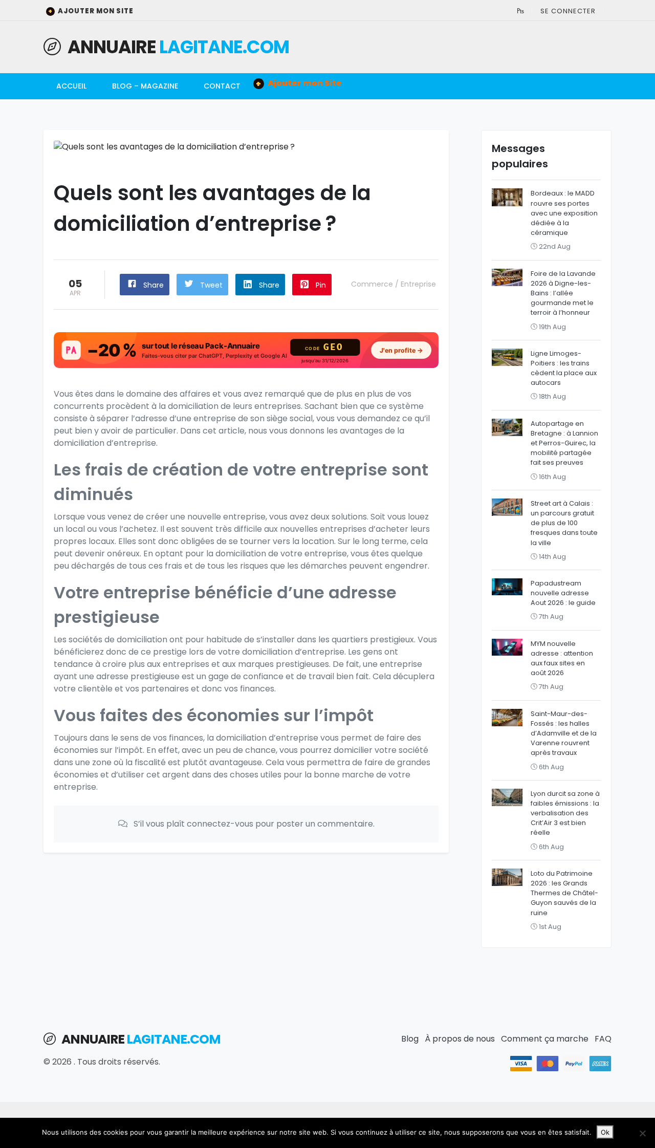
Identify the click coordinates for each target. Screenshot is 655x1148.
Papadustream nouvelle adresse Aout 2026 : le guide (563, 593)
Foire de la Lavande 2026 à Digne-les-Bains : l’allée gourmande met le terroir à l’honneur (563, 293)
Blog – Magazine (145, 86)
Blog (410, 1039)
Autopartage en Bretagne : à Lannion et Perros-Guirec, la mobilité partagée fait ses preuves (564, 443)
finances (257, 689)
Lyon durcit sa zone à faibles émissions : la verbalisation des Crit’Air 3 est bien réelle (565, 813)
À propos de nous (460, 1039)
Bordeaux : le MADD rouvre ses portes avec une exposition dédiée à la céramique (564, 213)
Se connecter (568, 11)
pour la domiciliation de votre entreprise (266, 553)
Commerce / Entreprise (393, 284)
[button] (521, 11)
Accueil (71, 86)
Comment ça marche (544, 1039)
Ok (605, 1132)
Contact (222, 86)
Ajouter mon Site (91, 11)
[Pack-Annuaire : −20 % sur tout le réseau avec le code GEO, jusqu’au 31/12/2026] (246, 350)
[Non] (642, 1133)
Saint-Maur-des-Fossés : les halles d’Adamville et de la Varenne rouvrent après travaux (564, 733)
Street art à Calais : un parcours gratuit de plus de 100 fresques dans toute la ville (564, 523)
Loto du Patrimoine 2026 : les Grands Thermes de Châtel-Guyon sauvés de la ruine (564, 893)
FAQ (603, 1039)
